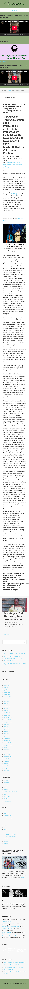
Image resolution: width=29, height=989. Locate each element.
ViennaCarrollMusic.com (8, 923)
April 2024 (6, 690)
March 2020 (7, 706)
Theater (6, 799)
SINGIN (6, 841)
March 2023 (7, 694)
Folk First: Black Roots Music (11, 792)
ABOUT (6, 827)
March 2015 (7, 761)
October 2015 (7, 754)
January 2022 (7, 699)
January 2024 (7, 692)
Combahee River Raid (10, 836)
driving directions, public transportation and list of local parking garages (12, 165)
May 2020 (6, 703)
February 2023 (7, 697)
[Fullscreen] (27, 34)
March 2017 (7, 738)
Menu (15, 10)
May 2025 (6, 687)
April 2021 (6, 701)
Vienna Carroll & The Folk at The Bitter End (15, 654)
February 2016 (7, 752)
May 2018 (6, 726)
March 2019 (7, 713)
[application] (14, 28)
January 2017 (7, 740)
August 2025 (7, 685)
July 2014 (6, 766)
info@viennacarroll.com (19, 983)
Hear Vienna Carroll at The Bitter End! (13, 658)
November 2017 (8, 733)
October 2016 (7, 743)
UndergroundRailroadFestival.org (10, 936)
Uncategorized (7, 801)
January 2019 (7, 715)
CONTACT (6, 843)
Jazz (5, 794)
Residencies (7, 796)
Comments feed (8, 815)
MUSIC (5, 829)
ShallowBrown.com (7, 928)
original (14, 194)
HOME (5, 825)
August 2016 (7, 747)
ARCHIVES (6, 780)
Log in (5, 811)
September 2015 (8, 756)
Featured (6, 789)
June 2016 (6, 749)
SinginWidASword (6, 932)
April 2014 (6, 770)
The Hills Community (10, 834)
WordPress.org (7, 818)
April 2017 (6, 736)
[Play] (2, 34)
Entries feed (7, 813)
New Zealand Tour (8, 660)
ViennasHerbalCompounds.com (10, 926)
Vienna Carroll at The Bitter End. (12, 656)
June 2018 (6, 724)
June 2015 (6, 759)
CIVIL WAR (6, 832)
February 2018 (7, 731)
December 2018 (8, 717)
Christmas (6, 782)
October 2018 (7, 720)
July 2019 (6, 708)
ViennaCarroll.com (14, 4)
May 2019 (6, 710)
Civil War (6, 785)
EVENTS (6, 787)
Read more (6, 634)
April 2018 (6, 729)
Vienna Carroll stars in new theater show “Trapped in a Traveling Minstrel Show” (14, 108)
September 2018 (8, 722)
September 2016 (8, 745)
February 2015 (7, 763)
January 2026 (7, 683)
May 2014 (6, 768)
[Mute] (24, 34)
